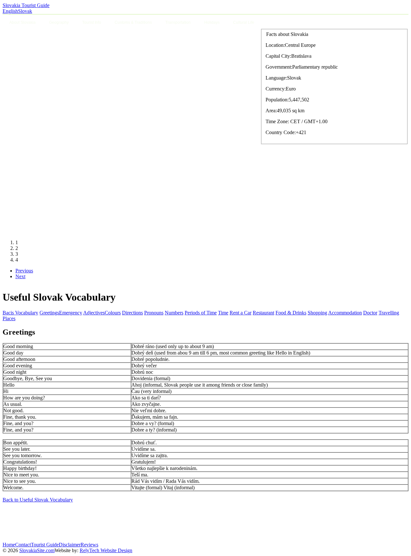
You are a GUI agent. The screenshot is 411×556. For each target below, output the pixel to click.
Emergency (70, 312)
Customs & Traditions (133, 22)
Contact (23, 544)
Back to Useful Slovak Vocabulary (38, 499)
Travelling (389, 312)
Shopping (317, 312)
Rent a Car (240, 312)
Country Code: (281, 132)
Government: (279, 67)
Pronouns (153, 312)
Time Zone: (277, 121)
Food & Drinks (290, 312)
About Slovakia (22, 22)
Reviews (89, 544)
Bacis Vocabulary (20, 312)
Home (9, 544)
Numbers (174, 312)
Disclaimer (70, 544)
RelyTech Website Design (106, 550)
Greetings (49, 312)
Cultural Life (243, 22)
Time (223, 312)
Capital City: (278, 56)
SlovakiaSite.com (37, 550)
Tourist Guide (45, 544)
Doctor (370, 312)
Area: (271, 110)
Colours (113, 312)
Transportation (178, 22)
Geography (59, 22)
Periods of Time (201, 312)
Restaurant (263, 312)
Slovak (25, 11)
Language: (276, 78)
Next (20, 276)
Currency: (276, 88)
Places (9, 318)
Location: (275, 45)
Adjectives (94, 312)
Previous (24, 270)
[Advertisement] (119, 522)
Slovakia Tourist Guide (26, 5)
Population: (277, 99)
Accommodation (345, 312)
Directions (132, 312)
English (10, 11)
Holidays (212, 22)
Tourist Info (91, 22)
